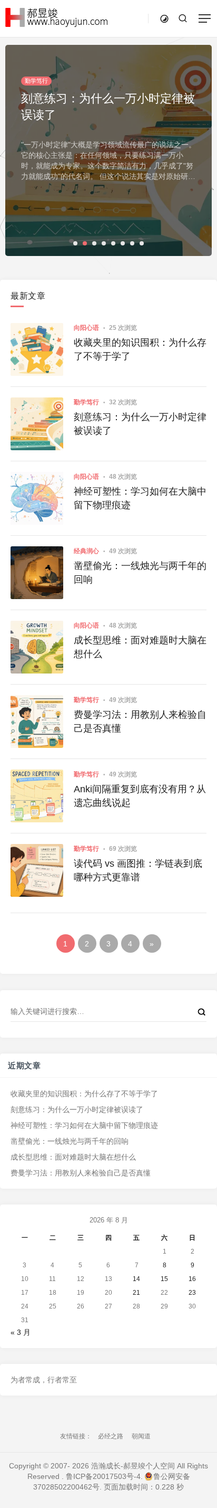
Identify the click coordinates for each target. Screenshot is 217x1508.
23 (192, 1292)
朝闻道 (141, 1436)
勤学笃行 (86, 402)
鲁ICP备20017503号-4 (103, 1476)
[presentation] (177, 237)
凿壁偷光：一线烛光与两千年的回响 (140, 572)
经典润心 (86, 551)
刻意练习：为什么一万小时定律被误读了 (140, 423)
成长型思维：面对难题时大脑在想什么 (140, 647)
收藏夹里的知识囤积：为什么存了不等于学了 (140, 349)
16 (192, 1279)
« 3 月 (21, 1332)
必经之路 (110, 1436)
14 (136, 1279)
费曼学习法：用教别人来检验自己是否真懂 (140, 721)
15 (164, 1279)
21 (136, 1292)
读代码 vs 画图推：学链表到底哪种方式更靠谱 (138, 870)
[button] (75, 243)
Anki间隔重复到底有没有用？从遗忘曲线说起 (140, 796)
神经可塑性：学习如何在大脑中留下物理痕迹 (140, 498)
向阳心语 (86, 327)
